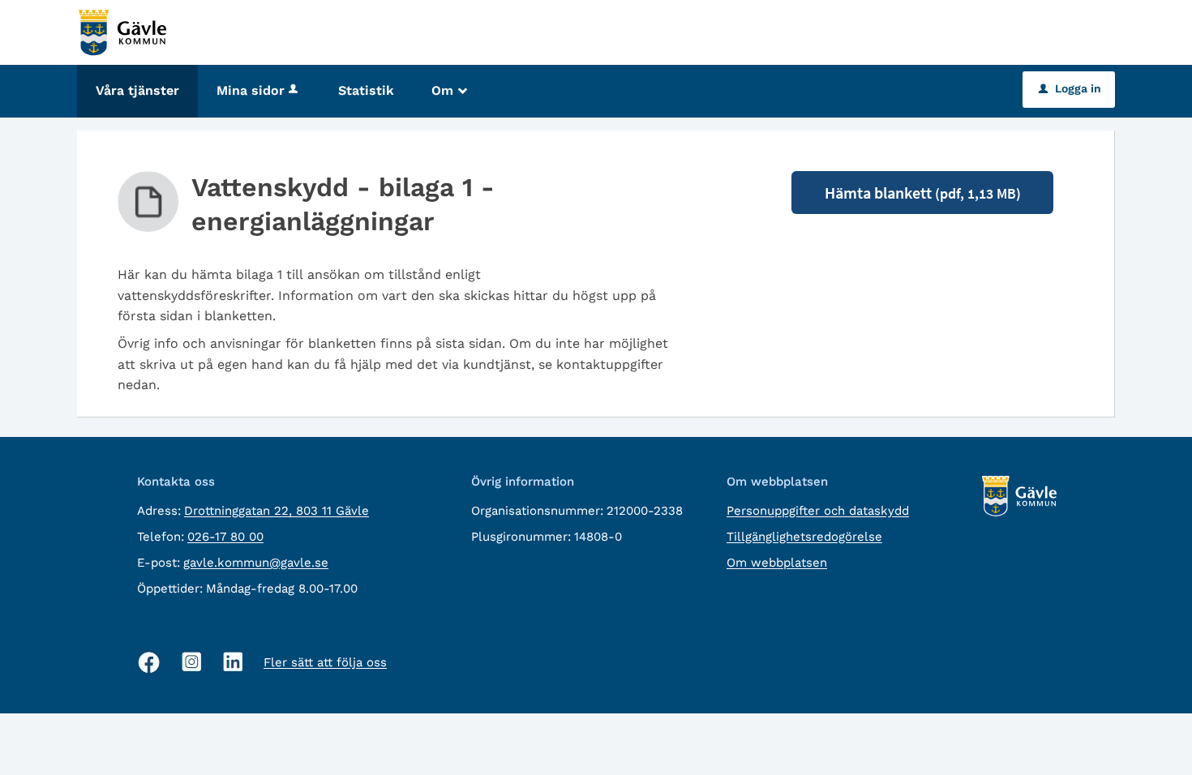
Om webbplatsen (777, 562)
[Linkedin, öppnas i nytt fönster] (233, 662)
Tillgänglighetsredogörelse (804, 536)
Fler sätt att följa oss (325, 662)
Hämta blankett (923, 192)
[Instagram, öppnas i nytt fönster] (192, 662)
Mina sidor (251, 90)
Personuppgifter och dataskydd (818, 510)
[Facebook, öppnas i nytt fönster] (149, 662)
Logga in (1070, 88)
